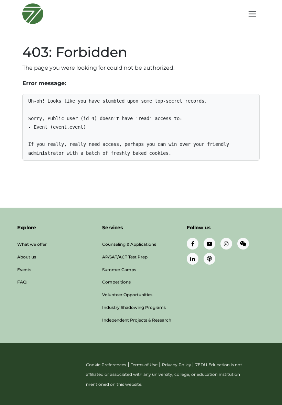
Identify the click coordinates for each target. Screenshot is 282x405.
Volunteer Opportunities (127, 294)
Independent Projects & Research (136, 320)
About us (26, 256)
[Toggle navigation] (252, 13)
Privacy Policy (177, 364)
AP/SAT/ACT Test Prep (125, 256)
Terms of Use (144, 364)
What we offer (32, 244)
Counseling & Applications (129, 244)
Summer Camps (119, 269)
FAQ (21, 282)
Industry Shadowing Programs (134, 307)
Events (24, 269)
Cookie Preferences (106, 364)
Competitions (116, 282)
